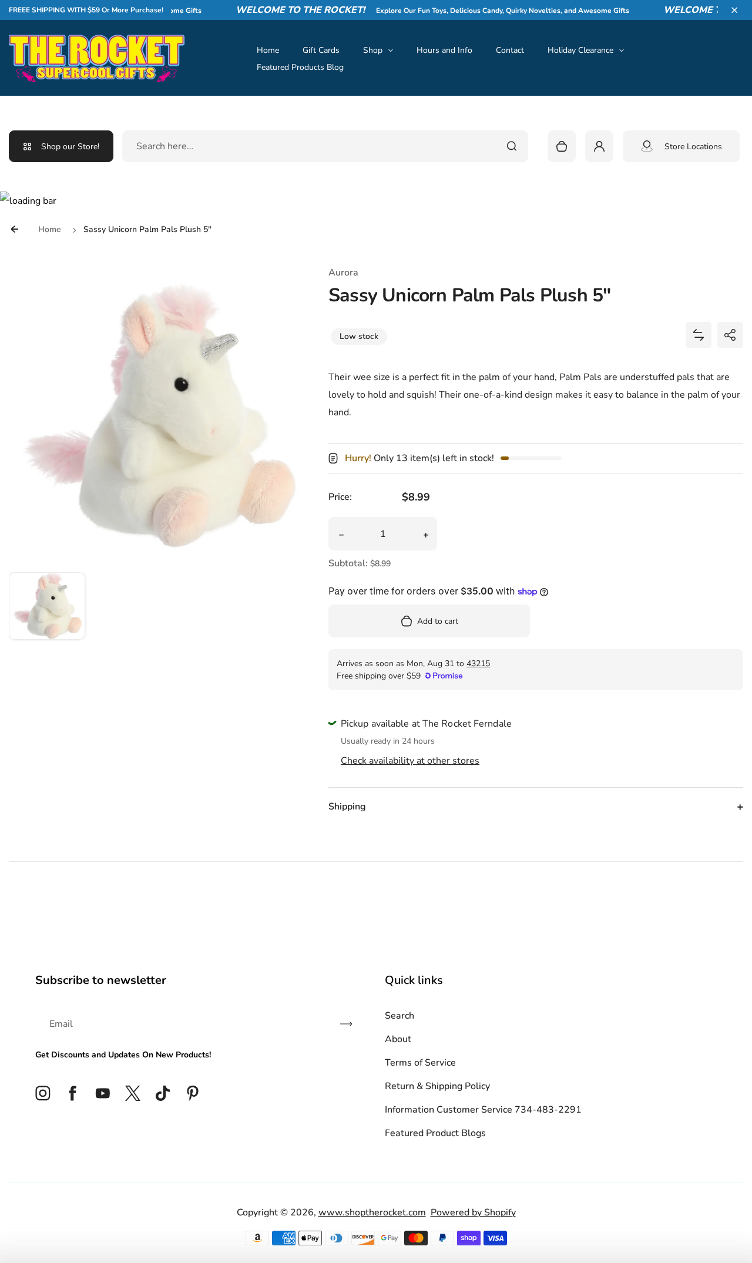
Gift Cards (321, 50)
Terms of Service (420, 1062)
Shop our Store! (70, 146)
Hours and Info (444, 50)
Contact (510, 50)
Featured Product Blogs (435, 1133)
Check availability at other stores (410, 760)
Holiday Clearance (580, 50)
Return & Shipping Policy (437, 1086)
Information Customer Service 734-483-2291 (483, 1109)
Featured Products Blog (300, 67)
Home (268, 50)
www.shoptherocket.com (372, 1212)
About (398, 1039)
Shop (372, 50)
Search (399, 1015)
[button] (734, 10)
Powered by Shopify (473, 1212)
